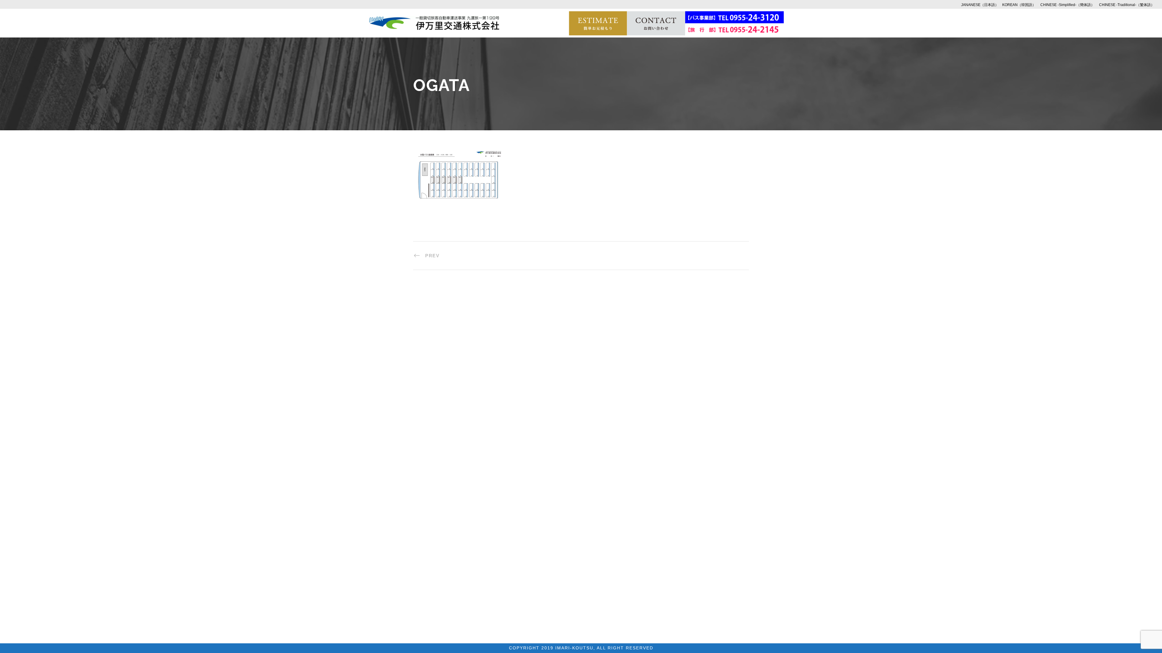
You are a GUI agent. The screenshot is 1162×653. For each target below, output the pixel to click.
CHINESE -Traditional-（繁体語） (1126, 5)
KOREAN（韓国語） (1019, 5)
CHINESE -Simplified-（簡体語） (1067, 5)
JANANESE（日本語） (980, 5)
